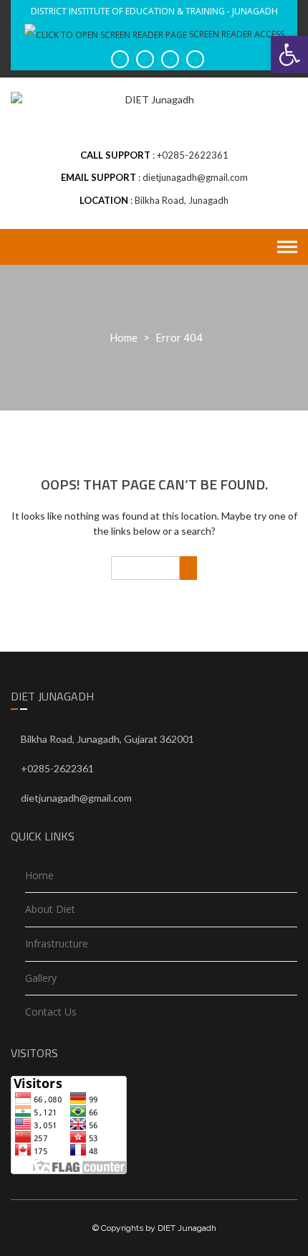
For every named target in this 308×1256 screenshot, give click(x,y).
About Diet (50, 909)
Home (124, 337)
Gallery (41, 978)
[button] (289, 54)
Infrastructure (56, 943)
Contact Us (51, 1011)
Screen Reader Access (235, 34)
